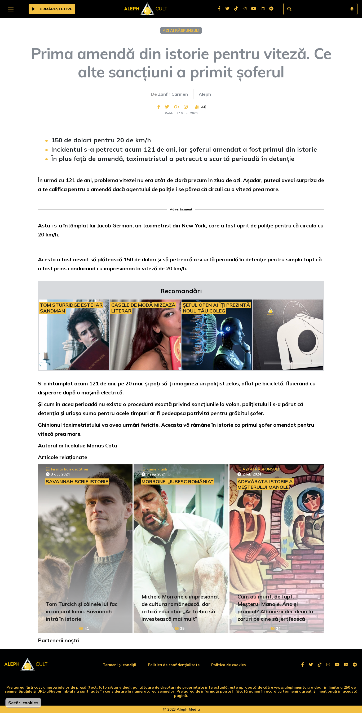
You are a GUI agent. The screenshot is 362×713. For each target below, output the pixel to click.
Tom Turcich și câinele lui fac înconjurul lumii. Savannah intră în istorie (81, 611)
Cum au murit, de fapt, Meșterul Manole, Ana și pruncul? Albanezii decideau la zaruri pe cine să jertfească (275, 607)
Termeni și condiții (119, 664)
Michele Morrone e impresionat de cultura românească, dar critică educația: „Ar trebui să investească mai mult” (180, 607)
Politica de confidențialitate (174, 664)
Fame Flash (157, 469)
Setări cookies (23, 702)
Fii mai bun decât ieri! (71, 469)
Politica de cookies (228, 664)
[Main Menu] (11, 9)
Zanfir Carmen (173, 94)
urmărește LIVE (55, 9)
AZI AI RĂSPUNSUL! (181, 30)
